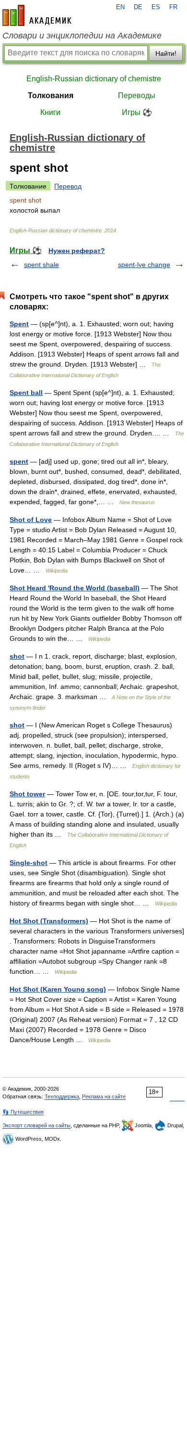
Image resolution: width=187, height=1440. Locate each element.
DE (138, 7)
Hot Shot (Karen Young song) (58, 989)
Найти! (165, 53)
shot (17, 656)
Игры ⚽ (137, 112)
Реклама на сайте (104, 1096)
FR (173, 7)
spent (19, 461)
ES (156, 7)
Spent (19, 324)
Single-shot (28, 863)
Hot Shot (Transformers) (49, 921)
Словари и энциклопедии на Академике (82, 35)
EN (120, 7)
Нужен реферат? (76, 251)
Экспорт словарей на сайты (36, 1125)
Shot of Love (31, 519)
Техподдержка (62, 1096)
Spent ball (26, 392)
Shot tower (27, 794)
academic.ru (36, 15)
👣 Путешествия (23, 1112)
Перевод (68, 186)
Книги (50, 112)
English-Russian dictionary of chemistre (93, 79)
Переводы (136, 95)
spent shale (41, 264)
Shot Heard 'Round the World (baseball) (75, 588)
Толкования (50, 95)
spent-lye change (144, 264)
